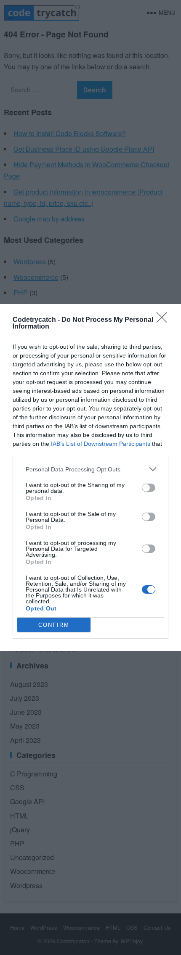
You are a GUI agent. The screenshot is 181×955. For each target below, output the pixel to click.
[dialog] (90, 477)
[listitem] (90, 469)
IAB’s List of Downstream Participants (100, 443)
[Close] (165, 320)
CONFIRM (53, 625)
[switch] (148, 488)
